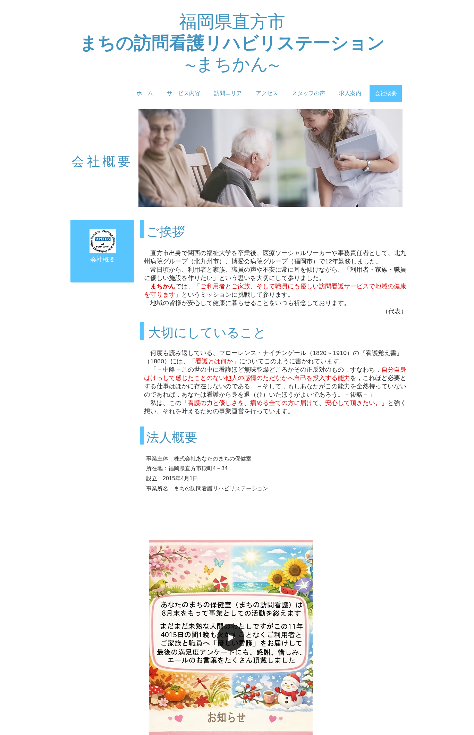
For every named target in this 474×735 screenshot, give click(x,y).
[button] (304, 727)
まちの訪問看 (133, 43)
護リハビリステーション (286, 43)
